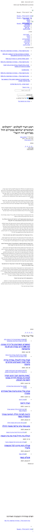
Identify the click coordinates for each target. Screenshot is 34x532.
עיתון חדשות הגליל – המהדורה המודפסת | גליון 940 (15, 62)
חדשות (28, 20)
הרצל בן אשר (23, 137)
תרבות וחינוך (27, 26)
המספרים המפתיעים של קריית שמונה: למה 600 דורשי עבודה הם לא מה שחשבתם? (16, 54)
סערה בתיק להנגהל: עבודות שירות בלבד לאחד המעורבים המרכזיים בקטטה (16, 65)
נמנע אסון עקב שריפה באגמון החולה (16, 426)
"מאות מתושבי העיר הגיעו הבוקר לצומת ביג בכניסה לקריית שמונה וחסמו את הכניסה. (17, 377)
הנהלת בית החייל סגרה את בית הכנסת (15, 436)
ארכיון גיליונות (26, 29)
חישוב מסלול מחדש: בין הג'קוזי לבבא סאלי (17, 58)
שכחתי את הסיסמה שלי (24, 101)
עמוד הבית (30, 148)
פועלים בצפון (25, 457)
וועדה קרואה (25, 403)
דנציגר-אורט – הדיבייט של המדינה (19, 84)
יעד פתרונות (4, 530)
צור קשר (27, 27)
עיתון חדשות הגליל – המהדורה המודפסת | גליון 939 (15, 73)
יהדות (28, 21)
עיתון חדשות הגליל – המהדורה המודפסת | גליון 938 (15, 76)
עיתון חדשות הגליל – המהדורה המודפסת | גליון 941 (15, 50)
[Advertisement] (28, 108)
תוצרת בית (27, 24)
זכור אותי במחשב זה (21, 98)
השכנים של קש (26, 23)
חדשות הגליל (27, 140)
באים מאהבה (25, 70)
